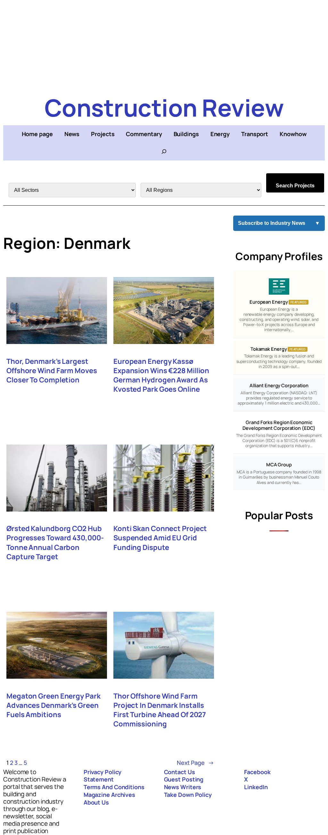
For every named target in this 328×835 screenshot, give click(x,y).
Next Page (195, 762)
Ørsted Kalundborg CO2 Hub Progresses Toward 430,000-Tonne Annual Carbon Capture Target (54, 542)
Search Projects (295, 185)
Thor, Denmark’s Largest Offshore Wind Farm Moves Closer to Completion (51, 371)
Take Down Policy (188, 794)
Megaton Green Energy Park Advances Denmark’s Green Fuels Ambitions (53, 705)
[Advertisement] (164, 45)
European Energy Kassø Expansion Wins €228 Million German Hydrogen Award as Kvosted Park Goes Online (161, 375)
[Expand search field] (164, 151)
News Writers (182, 787)
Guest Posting (184, 779)
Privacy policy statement (103, 775)
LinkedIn (255, 787)
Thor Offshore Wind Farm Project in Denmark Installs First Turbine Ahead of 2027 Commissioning (159, 710)
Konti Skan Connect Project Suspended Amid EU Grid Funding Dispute (160, 538)
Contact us (179, 772)
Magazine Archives (109, 794)
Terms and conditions (114, 787)
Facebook (257, 772)
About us (96, 802)
